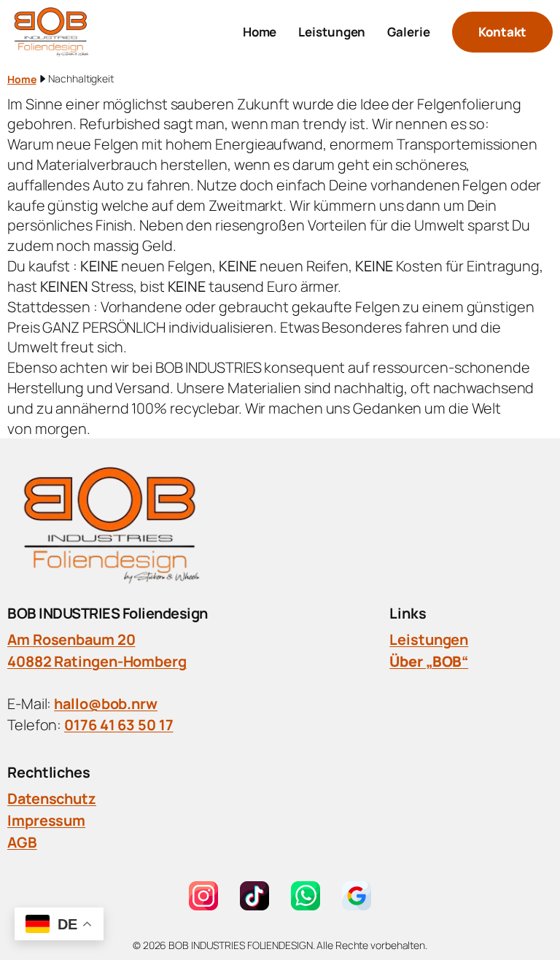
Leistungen (428, 639)
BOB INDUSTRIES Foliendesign (107, 613)
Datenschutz (51, 798)
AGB (22, 842)
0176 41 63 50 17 (118, 725)
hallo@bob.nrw (106, 703)
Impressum (46, 820)
